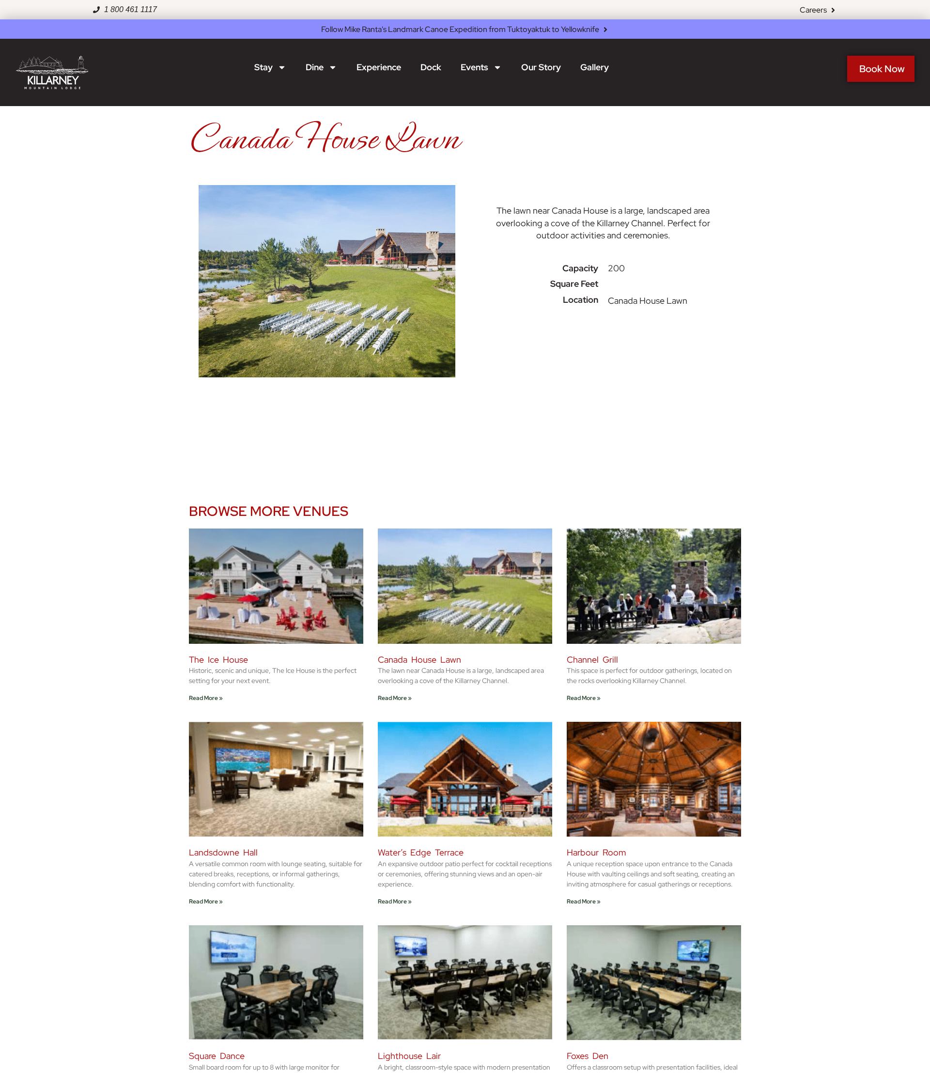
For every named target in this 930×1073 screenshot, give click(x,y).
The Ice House (218, 659)
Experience (378, 67)
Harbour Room (596, 852)
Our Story (541, 67)
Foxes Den (587, 1055)
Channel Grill (592, 659)
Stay (263, 67)
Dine (315, 67)
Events (474, 67)
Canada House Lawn (419, 659)
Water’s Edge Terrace (421, 852)
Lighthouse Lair (409, 1055)
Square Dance (217, 1055)
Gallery (594, 67)
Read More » (206, 698)
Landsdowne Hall (223, 852)
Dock (430, 67)
